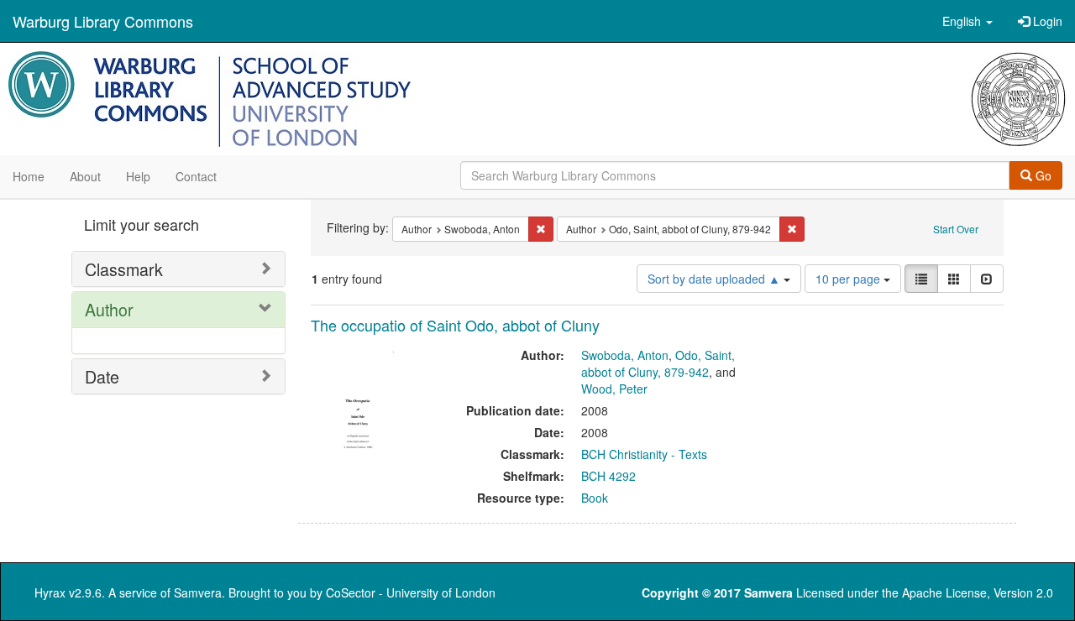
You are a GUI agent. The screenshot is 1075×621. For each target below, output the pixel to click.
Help (138, 176)
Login (1046, 21)
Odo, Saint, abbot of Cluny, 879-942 (658, 363)
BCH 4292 (608, 475)
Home (29, 176)
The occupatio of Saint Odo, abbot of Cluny (455, 325)
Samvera (198, 592)
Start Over (955, 229)
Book (594, 497)
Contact (196, 176)
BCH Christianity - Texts (644, 454)
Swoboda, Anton (625, 355)
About (85, 176)
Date (102, 376)
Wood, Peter (614, 388)
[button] (967, 21)
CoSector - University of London (411, 592)
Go (1041, 175)
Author (109, 309)
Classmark (124, 269)
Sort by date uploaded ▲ (716, 278)
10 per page (849, 278)
